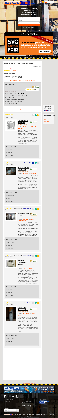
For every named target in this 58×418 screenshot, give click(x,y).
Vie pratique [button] (25, 57)
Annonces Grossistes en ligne (29, 383)
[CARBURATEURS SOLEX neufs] (11, 170)
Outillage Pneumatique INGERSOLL (22, 262)
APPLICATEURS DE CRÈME (23, 122)
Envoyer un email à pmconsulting (13, 109)
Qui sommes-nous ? (48, 119)
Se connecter (25, 402)
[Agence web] (44, 414)
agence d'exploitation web (28, 414)
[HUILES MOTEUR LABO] (11, 216)
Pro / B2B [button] (40, 57)
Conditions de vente (26, 406)
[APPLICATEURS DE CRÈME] (11, 125)
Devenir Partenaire (26, 401)
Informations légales (26, 405)
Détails (14, 70)
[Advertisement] (22, 363)
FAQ (45, 118)
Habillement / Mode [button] (10, 57)
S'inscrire (24, 404)
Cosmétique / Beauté (26, 116)
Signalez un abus (37, 66)
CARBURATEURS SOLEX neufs (23, 169)
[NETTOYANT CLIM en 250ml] (11, 313)
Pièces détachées (27, 163)
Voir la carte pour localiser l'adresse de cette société (22, 80)
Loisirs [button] (45, 57)
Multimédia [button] (18, 57)
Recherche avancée (29, 27)
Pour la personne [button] (33, 57)
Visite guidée (47, 121)
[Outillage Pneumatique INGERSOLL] (11, 263)
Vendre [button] (49, 57)
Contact (23, 399)
